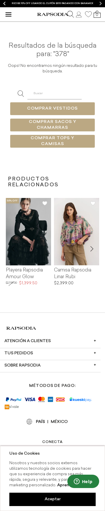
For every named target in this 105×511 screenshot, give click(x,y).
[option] (52, 3)
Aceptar (53, 499)
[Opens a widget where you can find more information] (83, 482)
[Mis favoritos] (88, 14)
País (40, 422)
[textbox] (54, 93)
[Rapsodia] (53, 14)
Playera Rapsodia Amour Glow (24, 273)
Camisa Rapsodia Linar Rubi (72, 273)
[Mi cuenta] (79, 14)
